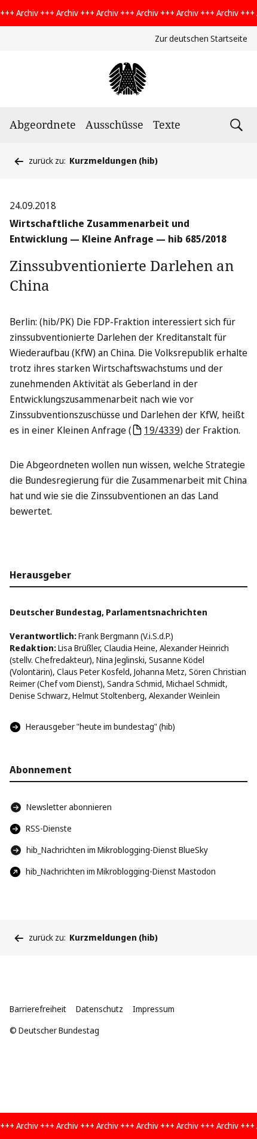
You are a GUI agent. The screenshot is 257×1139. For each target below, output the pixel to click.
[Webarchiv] (128, 79)
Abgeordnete (43, 124)
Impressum (154, 1008)
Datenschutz (99, 1008)
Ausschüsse (114, 124)
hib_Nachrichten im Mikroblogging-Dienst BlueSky (117, 849)
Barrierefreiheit (38, 1008)
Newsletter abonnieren (69, 807)
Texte (166, 124)
